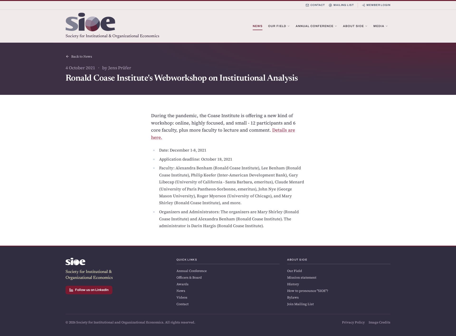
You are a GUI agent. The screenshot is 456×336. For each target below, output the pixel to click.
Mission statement (301, 277)
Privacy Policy (353, 322)
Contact (317, 5)
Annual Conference (314, 26)
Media (378, 26)
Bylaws (293, 297)
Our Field (277, 26)
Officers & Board (189, 277)
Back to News (81, 56)
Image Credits (379, 322)
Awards (182, 284)
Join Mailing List (300, 304)
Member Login (378, 5)
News (257, 26)
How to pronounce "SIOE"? (307, 290)
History (293, 284)
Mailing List (343, 5)
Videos (181, 297)
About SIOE (353, 26)
